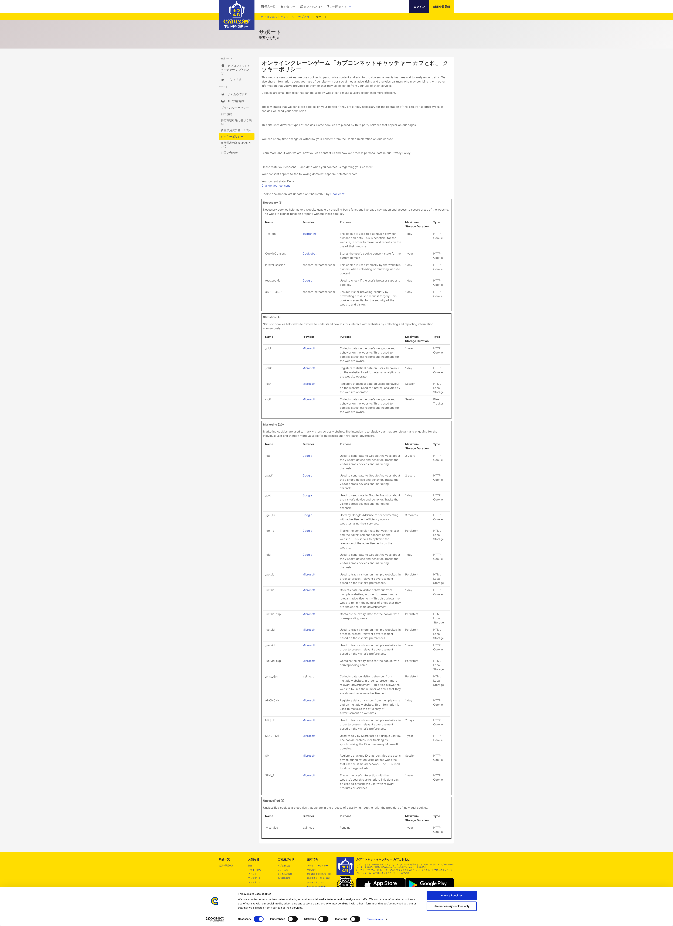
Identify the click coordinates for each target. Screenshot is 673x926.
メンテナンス (254, 882)
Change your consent (275, 185)
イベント (252, 874)
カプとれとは (284, 865)
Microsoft (308, 348)
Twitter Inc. (309, 233)
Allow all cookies (452, 895)
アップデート (254, 878)
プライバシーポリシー (235, 107)
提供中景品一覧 (226, 865)
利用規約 (226, 114)
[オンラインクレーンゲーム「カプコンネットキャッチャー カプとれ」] (236, 26)
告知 (250, 865)
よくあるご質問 (236, 94)
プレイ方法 (233, 79)
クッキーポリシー (232, 136)
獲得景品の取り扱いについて (236, 144)
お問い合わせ (229, 152)
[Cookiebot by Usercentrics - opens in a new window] (214, 919)
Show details (375, 919)
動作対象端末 (234, 101)
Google (307, 280)
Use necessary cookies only (452, 906)
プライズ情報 (254, 869)
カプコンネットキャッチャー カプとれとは (235, 69)
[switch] (293, 919)
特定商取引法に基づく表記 (236, 122)
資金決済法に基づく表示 (236, 130)
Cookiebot (337, 194)
